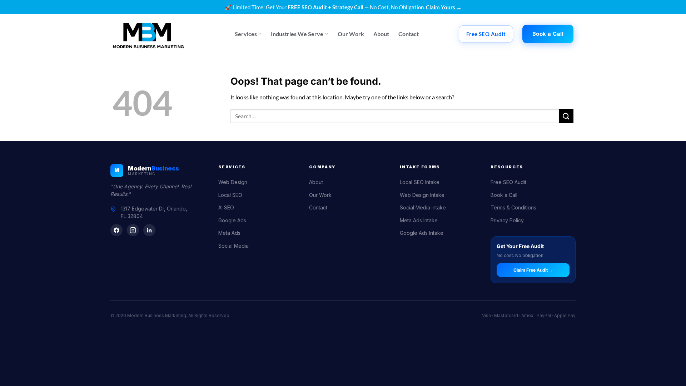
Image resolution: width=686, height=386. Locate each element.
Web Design (232, 182)
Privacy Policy (507, 220)
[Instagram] (133, 230)
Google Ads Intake (421, 233)
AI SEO (226, 207)
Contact (408, 33)
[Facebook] (116, 230)
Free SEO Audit (508, 182)
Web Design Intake (422, 195)
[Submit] (566, 116)
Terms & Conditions (513, 207)
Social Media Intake (423, 207)
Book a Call (504, 195)
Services (246, 33)
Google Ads (232, 220)
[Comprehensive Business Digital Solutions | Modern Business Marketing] (148, 34)
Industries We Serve (297, 33)
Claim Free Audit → (533, 270)
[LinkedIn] (149, 230)
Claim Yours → (444, 7)
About (381, 33)
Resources (507, 166)
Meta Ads (229, 233)
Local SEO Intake (419, 182)
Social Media (233, 246)
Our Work (351, 33)
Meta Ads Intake (419, 220)
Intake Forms (420, 166)
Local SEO (230, 195)
